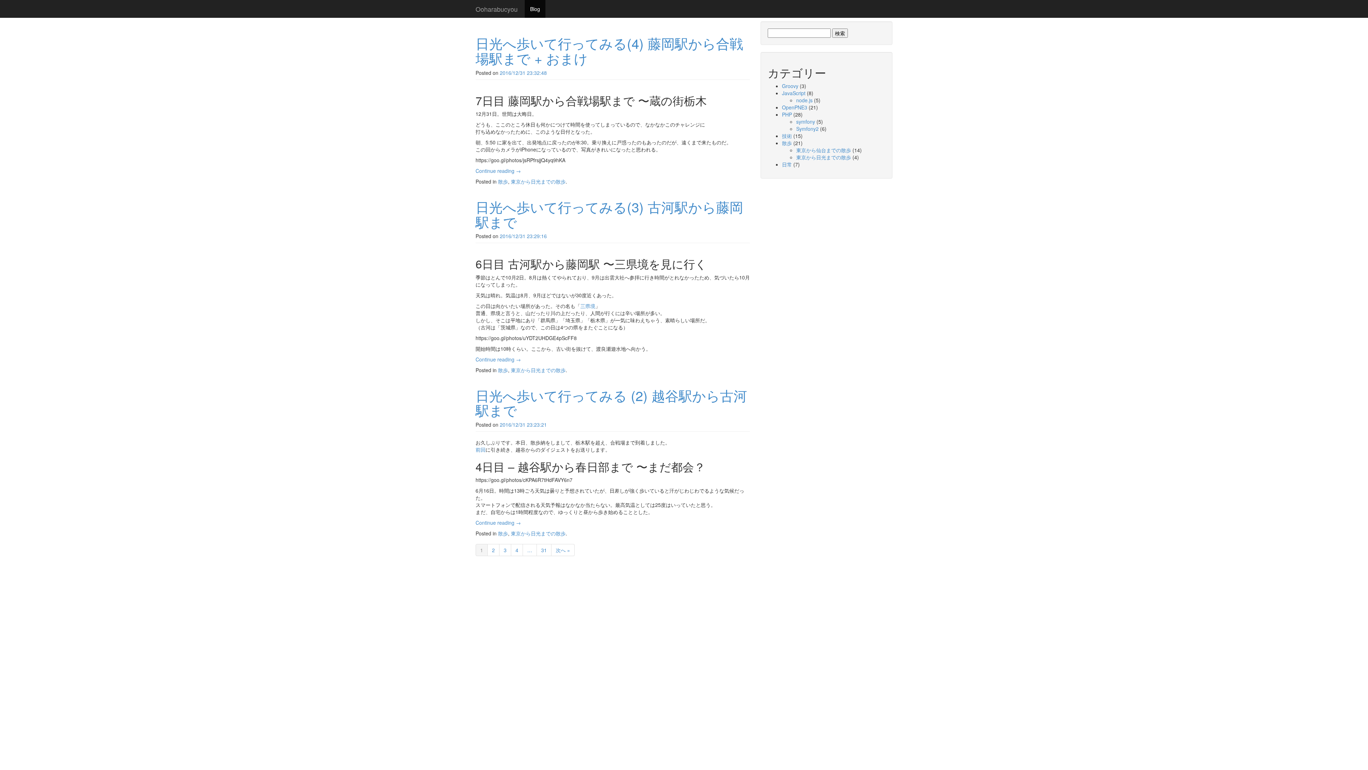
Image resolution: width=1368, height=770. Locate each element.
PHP (787, 114)
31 (544, 550)
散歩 (503, 181)
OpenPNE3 (794, 107)
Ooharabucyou (497, 9)
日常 (787, 164)
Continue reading (498, 170)
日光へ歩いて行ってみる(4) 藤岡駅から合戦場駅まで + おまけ (609, 50)
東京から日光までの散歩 (538, 181)
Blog (535, 8)
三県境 (587, 305)
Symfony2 (807, 128)
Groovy (790, 85)
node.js (804, 100)
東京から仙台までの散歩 (823, 150)
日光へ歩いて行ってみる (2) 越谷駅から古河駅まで (611, 402)
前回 (481, 449)
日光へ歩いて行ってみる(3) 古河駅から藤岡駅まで (609, 214)
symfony (805, 121)
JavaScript (793, 93)
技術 (787, 135)
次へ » (563, 550)
